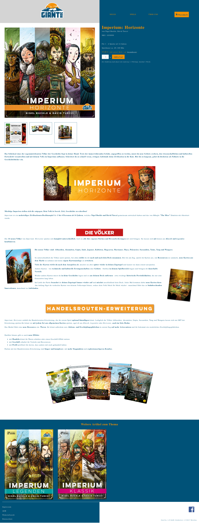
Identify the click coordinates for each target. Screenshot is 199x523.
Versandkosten (132, 52)
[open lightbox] (50, 73)
